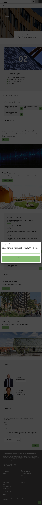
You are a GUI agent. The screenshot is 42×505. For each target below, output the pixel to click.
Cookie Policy (35, 249)
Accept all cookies (21, 260)
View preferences (21, 254)
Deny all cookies (21, 257)
